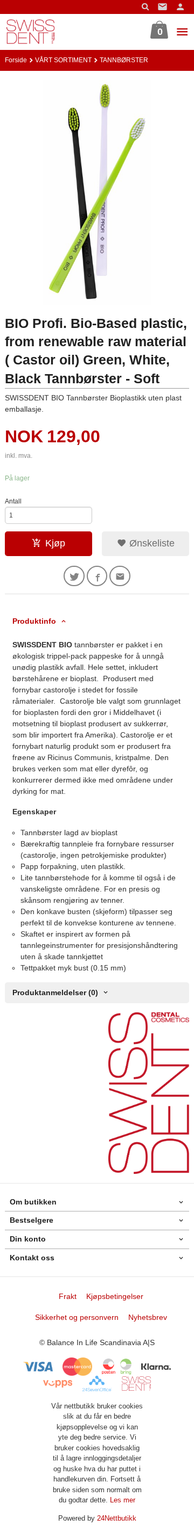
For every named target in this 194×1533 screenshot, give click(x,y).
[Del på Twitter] (74, 576)
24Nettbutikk (116, 1518)
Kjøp (55, 543)
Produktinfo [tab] (34, 621)
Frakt (68, 1296)
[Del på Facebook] (97, 576)
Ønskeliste (151, 543)
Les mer (122, 1500)
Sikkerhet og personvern (77, 1317)
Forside (16, 60)
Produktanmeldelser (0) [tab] (55, 992)
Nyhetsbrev (147, 1317)
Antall (13, 501)
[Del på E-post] (119, 576)
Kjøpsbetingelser (114, 1296)
